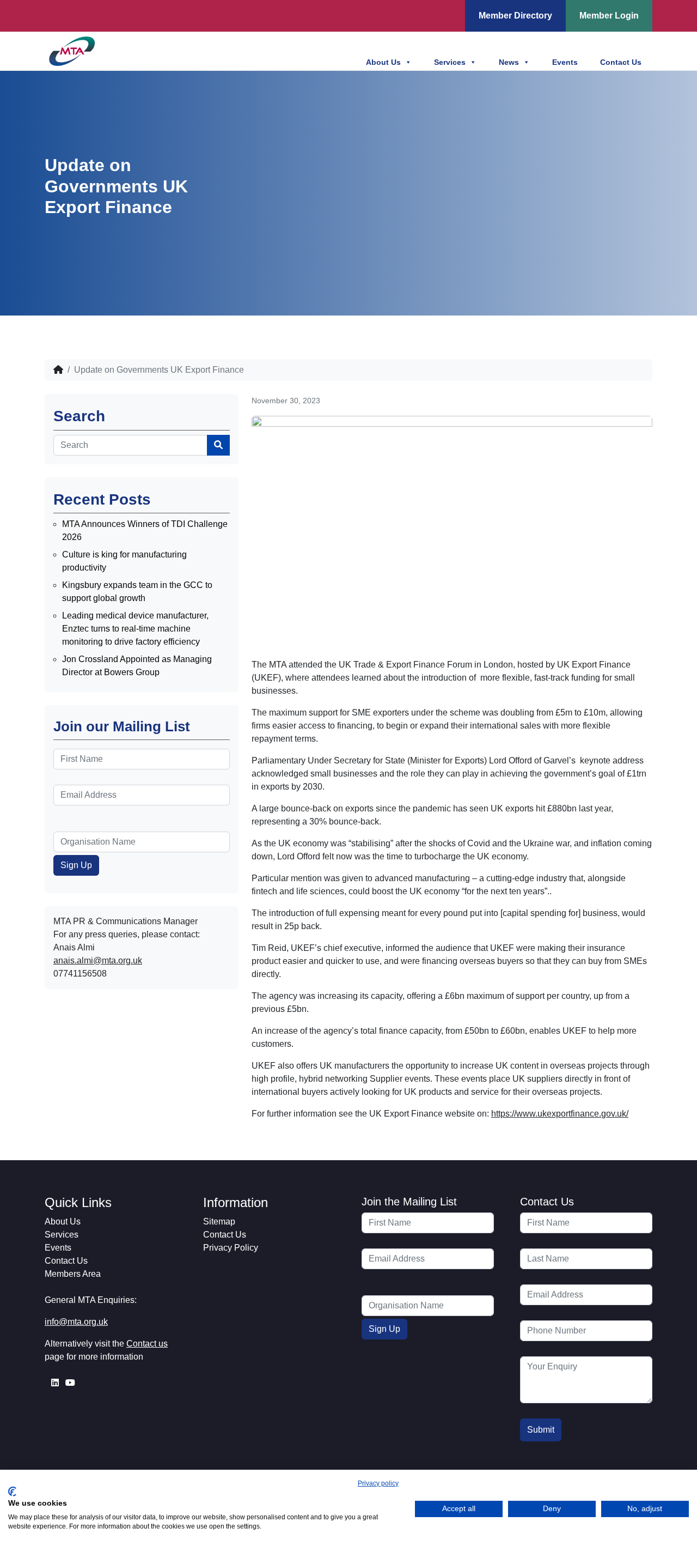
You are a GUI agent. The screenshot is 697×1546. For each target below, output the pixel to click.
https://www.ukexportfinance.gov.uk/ (559, 1113)
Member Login (609, 15)
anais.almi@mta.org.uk (97, 960)
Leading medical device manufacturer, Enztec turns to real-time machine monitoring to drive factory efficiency (135, 628)
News (509, 62)
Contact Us (620, 62)
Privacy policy (378, 1483)
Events (565, 62)
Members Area (73, 1273)
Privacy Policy (230, 1247)
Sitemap (219, 1221)
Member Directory (515, 15)
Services (450, 62)
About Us (383, 62)
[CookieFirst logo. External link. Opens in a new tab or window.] (12, 1491)
